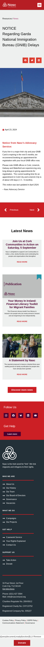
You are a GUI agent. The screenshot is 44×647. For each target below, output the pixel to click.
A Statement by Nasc (22, 360)
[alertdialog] (22, 642)
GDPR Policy (32, 620)
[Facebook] (13, 415)
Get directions (8, 589)
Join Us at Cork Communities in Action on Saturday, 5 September (22, 244)
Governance (30, 623)
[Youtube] (35, 415)
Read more (22, 262)
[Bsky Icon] (20, 415)
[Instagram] (6, 415)
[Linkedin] (28, 415)
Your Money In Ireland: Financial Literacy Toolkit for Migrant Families (22, 304)
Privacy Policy (20, 620)
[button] (39, 5)
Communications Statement (13, 623)
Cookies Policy (8, 620)
